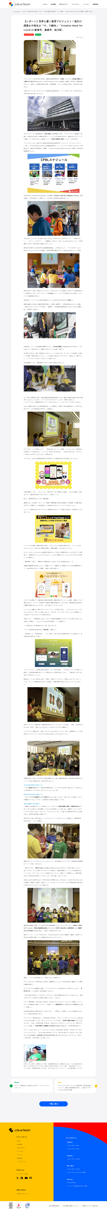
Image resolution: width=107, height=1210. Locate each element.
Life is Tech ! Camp (73, 1145)
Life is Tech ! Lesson (74, 1169)
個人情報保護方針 (54, 1205)
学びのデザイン (63, 4)
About (45, 4)
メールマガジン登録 (22, 1174)
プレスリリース (22, 1161)
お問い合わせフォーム (23, 1193)
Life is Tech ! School (74, 1148)
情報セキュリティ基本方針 (90, 1205)
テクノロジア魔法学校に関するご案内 (77, 1186)
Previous (21, 338)
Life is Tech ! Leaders (74, 1159)
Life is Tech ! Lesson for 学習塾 (77, 1172)
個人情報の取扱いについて (71, 1205)
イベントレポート (29, 34)
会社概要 (53, 4)
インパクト (86, 4)
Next (78, 338)
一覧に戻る (53, 1104)
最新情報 (95, 4)
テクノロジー (76, 4)
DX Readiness (72, 1182)
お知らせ (38, 34)
